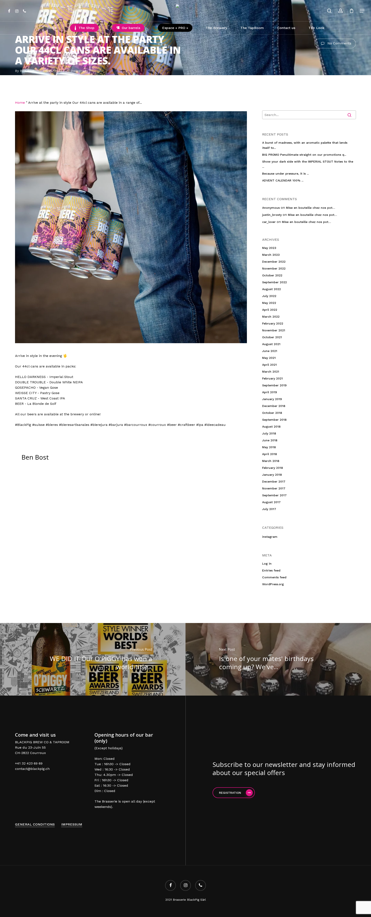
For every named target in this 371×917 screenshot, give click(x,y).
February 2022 (272, 323)
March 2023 (271, 254)
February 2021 (272, 378)
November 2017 (273, 488)
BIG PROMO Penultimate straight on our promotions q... (304, 154)
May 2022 (269, 303)
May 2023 (269, 248)
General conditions (35, 824)
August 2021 (271, 344)
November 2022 (274, 268)
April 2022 (269, 309)
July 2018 (269, 433)
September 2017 (274, 495)
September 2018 (274, 419)
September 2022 (274, 282)
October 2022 (272, 275)
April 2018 (269, 454)
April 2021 (269, 364)
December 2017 (273, 481)
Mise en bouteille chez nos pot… (310, 207)
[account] (340, 11)
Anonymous (271, 207)
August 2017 (271, 502)
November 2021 (273, 330)
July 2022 (269, 296)
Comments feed (274, 577)
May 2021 (269, 357)
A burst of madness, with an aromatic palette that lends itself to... (304, 145)
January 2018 (272, 474)
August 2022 (271, 289)
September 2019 (274, 385)
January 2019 (272, 399)
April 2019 (269, 392)
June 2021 (269, 351)
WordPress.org (273, 584)
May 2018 (269, 447)
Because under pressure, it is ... (285, 173)
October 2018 (272, 412)
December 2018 (273, 406)
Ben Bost (27, 71)
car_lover (269, 222)
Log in (267, 563)
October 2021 (272, 337)
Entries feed (271, 570)
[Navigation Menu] (362, 11)
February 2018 (272, 467)
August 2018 (271, 426)
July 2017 (269, 509)
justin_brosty (272, 214)
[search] (329, 11)
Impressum (71, 824)
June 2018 (269, 440)
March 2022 (271, 316)
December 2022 (274, 261)
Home (20, 103)
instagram (79, 71)
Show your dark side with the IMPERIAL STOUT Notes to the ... (307, 164)
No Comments (338, 43)
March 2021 (270, 371)
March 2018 (270, 461)
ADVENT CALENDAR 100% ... (282, 180)
